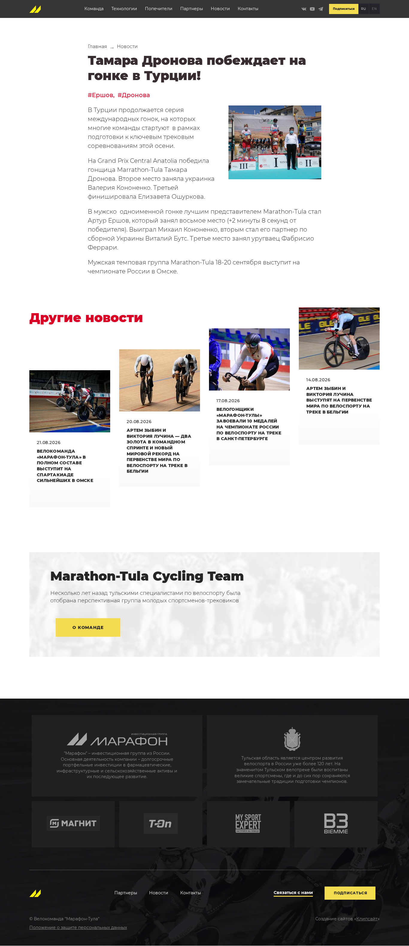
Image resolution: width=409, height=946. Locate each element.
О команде (88, 627)
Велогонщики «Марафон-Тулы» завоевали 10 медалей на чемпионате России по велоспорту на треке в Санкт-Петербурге (248, 424)
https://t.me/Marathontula (320, 9)
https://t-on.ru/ (160, 824)
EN (374, 9)
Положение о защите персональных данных (78, 927)
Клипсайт (367, 918)
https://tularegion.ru (292, 756)
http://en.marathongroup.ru (117, 756)
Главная (97, 46)
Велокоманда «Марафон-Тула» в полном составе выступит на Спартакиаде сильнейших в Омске (65, 465)
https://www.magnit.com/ (73, 824)
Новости (220, 8)
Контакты (248, 8)
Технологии (124, 8)
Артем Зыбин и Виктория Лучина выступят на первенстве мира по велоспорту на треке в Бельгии (339, 400)
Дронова (136, 95)
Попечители (158, 8)
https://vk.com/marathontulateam (304, 9)
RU (363, 9)
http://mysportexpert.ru (248, 824)
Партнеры (191, 8)
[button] (274, 142)
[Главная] (35, 9)
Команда (94, 8)
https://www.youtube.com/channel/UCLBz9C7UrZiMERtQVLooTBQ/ (312, 9)
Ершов (102, 95)
